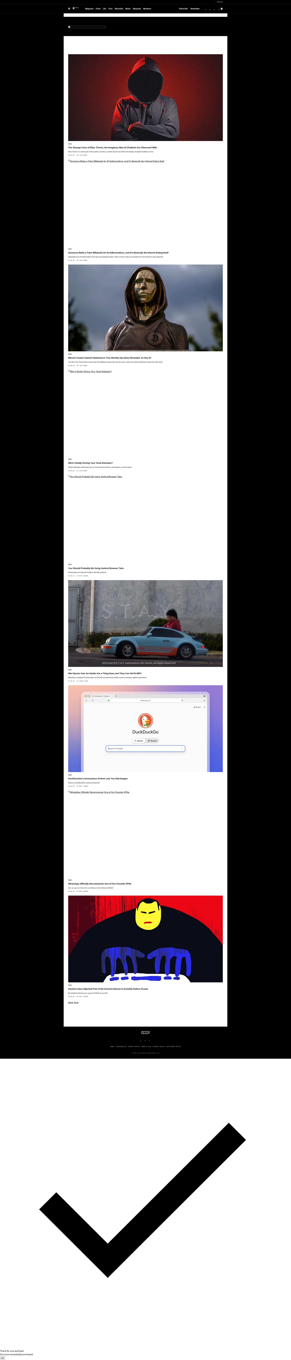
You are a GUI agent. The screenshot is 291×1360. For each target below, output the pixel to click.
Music (128, 9)
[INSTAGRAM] (143, 1039)
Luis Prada (83, 155)
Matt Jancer (83, 576)
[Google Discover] (222, 9)
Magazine (89, 9)
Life (104, 9)
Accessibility (121, 1046)
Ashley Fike (83, 681)
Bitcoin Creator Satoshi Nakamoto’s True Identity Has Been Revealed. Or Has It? (109, 358)
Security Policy (159, 1046)
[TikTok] (212, 8)
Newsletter (195, 9)
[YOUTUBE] (152, 1039)
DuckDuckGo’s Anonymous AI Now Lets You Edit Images (98, 778)
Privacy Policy (133, 1046)
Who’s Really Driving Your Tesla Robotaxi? (90, 463)
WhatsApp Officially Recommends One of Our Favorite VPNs (99, 884)
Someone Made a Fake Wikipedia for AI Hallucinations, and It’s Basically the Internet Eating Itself (118, 252)
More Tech (73, 1002)
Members (147, 9)
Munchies (119, 9)
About (112, 1046)
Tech (110, 9)
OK (2, 1357)
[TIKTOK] (147, 1039)
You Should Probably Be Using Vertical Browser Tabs (96, 568)
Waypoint (137, 9)
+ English (219, 2)
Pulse (98, 9)
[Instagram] (208, 8)
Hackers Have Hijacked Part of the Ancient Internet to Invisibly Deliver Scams (108, 989)
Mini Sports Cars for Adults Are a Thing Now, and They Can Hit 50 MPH (104, 673)
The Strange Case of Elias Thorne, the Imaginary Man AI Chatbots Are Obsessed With (112, 147)
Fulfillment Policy (173, 1046)
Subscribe (183, 9)
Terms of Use (146, 1046)
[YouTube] (217, 8)
